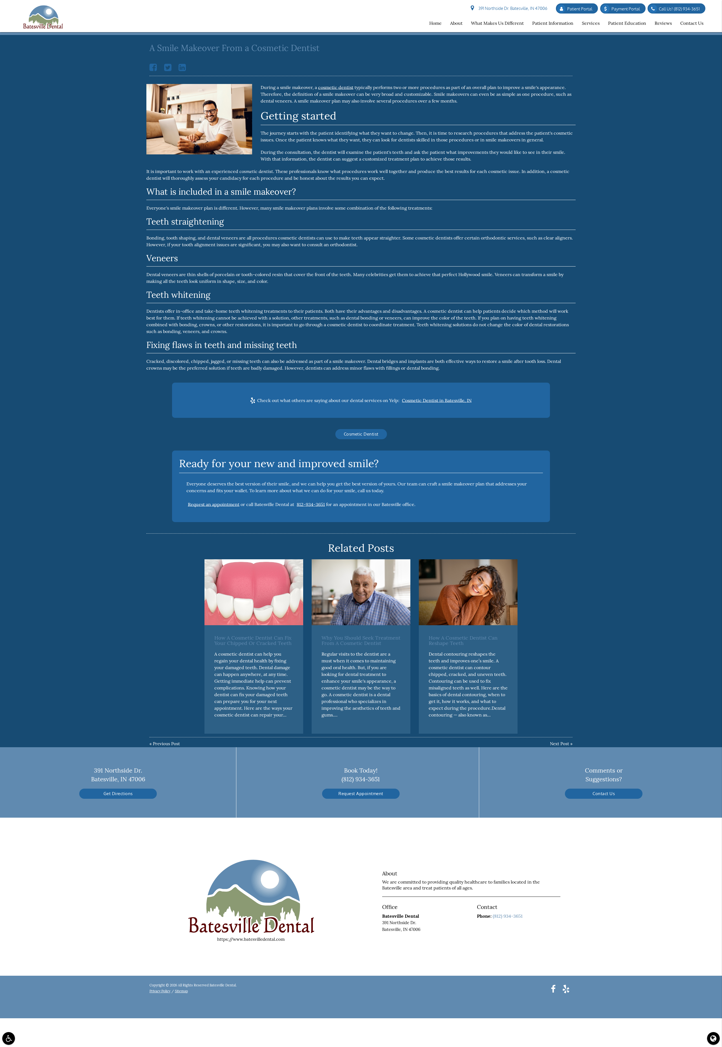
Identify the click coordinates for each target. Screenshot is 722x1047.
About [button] (456, 23)
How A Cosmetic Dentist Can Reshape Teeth (463, 641)
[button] (8, 1038)
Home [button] (435, 23)
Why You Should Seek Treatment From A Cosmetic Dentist (361, 641)
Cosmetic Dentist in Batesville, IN (437, 400)
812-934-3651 (311, 504)
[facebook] (553, 988)
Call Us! (679, 9)
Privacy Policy (159, 991)
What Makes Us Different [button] (497, 23)
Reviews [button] (663, 23)
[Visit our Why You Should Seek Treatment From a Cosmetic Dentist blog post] (361, 592)
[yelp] (566, 988)
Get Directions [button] (118, 793)
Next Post (559, 743)
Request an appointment (213, 504)
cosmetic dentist (335, 87)
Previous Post (166, 743)
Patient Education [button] (627, 23)
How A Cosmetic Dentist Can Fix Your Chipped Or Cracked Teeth (253, 641)
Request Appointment (360, 793)
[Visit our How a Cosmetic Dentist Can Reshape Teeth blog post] (468, 592)
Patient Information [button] (552, 23)
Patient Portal (579, 9)
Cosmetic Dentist (361, 434)
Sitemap (181, 991)
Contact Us (604, 793)
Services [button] (591, 23)
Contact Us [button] (691, 23)
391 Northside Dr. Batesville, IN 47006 (512, 8)
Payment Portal (625, 9)
